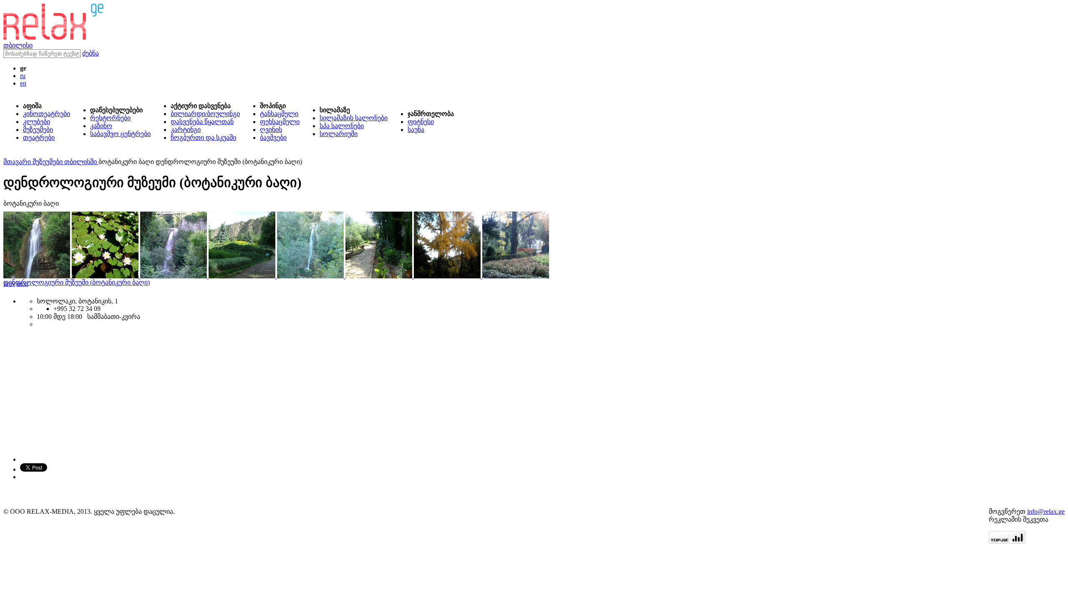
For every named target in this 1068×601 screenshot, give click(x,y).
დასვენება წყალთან (202, 121)
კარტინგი (186, 129)
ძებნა (90, 53)
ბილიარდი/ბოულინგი (205, 113)
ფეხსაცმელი (280, 121)
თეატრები (39, 137)
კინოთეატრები (46, 113)
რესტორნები (110, 117)
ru (22, 75)
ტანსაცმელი (279, 113)
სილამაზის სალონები (354, 117)
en (23, 83)
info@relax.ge (1046, 511)
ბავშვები (273, 137)
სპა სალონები (342, 125)
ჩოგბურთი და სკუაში (203, 137)
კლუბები (36, 121)
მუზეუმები (38, 129)
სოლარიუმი (339, 133)
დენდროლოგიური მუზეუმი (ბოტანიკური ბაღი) (76, 282)
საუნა (416, 129)
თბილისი (18, 45)
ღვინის (271, 129)
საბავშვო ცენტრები (120, 133)
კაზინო (101, 125)
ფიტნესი (421, 121)
